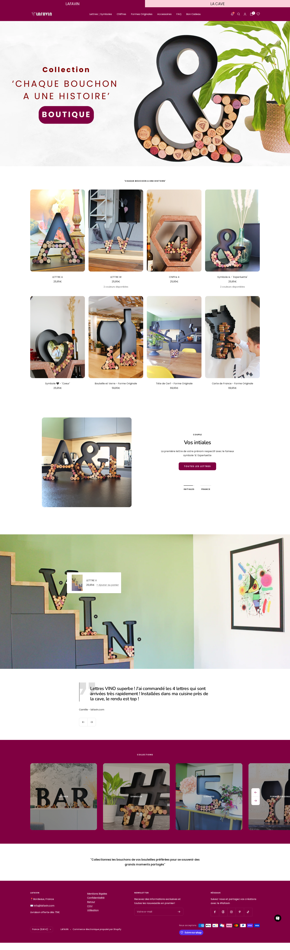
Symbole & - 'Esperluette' (232, 277)
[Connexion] (245, 14)
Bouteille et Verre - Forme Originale (116, 383)
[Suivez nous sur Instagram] (231, 912)
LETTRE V (91, 580)
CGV (90, 906)
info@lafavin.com (44, 905)
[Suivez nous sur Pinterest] (240, 912)
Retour (91, 902)
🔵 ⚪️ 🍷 (197, 474)
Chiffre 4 (174, 277)
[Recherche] (238, 14)
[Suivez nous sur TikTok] (248, 912)
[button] (277, 918)
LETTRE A (57, 277)
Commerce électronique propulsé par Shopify (97, 929)
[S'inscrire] (179, 912)
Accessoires (164, 14)
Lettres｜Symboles (100, 14)
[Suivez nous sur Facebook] (215, 912)
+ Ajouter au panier (107, 585)
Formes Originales (141, 14)
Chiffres (121, 14)
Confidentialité (96, 897)
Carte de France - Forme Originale (232, 383)
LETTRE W (116, 277)
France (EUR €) (40, 929)
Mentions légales (97, 893)
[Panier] (251, 14)
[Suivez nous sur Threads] (223, 912)
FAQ (178, 14)
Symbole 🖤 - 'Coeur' (57, 383)
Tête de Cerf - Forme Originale (174, 383)
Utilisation (93, 910)
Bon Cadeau (193, 14)
